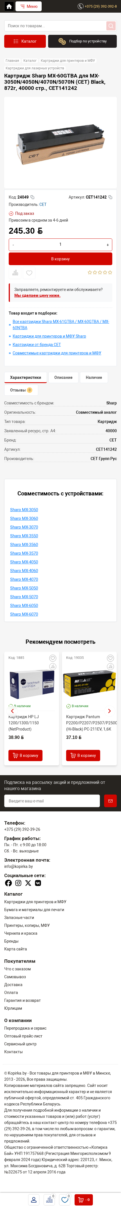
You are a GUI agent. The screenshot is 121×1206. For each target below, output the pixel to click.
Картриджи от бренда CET (37, 344)
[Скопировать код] (32, 197)
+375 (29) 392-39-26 (22, 829)
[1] (90, 273)
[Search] (111, 25)
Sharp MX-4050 (24, 562)
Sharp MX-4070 (24, 579)
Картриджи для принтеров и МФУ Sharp (49, 336)
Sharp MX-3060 (24, 518)
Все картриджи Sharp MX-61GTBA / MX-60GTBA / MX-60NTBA (61, 324)
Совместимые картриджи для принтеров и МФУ (57, 353)
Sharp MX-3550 (24, 535)
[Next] (109, 711)
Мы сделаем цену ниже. (37, 295)
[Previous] (12, 711)
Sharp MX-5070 (24, 596)
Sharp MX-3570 (24, 553)
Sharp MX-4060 (24, 570)
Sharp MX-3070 (24, 527)
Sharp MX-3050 (24, 509)
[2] (95, 273)
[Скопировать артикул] (110, 197)
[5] (110, 273)
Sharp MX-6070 (24, 614)
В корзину (60, 259)
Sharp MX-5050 (24, 588)
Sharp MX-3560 (24, 544)
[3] (100, 273)
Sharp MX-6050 (24, 605)
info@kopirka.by (18, 866)
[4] (105, 273)
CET (42, 204)
